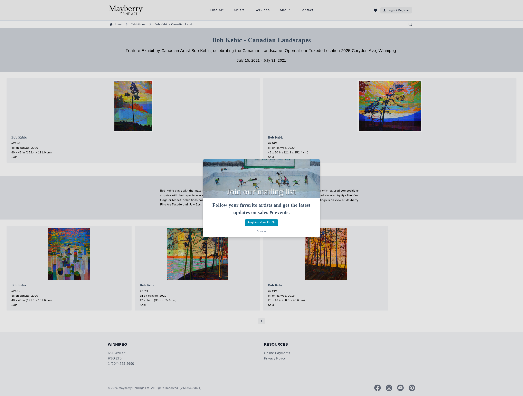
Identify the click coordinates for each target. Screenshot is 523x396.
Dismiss (261, 231)
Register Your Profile (261, 222)
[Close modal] (314, 165)
